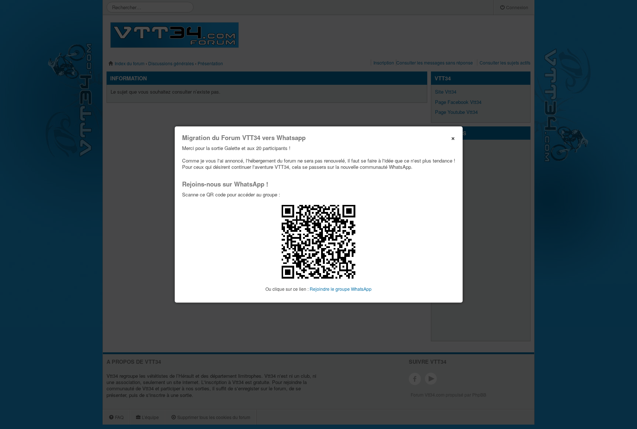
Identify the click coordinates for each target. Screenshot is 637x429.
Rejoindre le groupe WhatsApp (341, 289)
